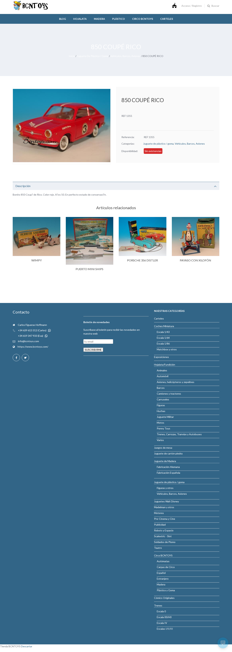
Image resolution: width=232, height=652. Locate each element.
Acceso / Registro (191, 5)
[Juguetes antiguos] (31, 9)
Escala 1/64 (163, 337)
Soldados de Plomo (164, 542)
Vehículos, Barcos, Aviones (125, 56)
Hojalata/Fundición (164, 364)
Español (161, 572)
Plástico (118, 18)
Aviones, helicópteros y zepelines (175, 382)
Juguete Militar (165, 416)
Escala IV (162, 622)
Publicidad (160, 524)
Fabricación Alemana (168, 466)
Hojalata (80, 18)
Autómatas (163, 561)
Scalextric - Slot (163, 536)
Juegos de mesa (163, 447)
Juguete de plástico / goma (92, 56)
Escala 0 (161, 611)
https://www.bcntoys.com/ (33, 346)
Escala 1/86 (163, 343)
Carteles (166, 18)
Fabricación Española (168, 472)
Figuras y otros (165, 487)
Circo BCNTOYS (163, 555)
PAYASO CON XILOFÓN (195, 260)
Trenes (158, 605)
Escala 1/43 (163, 331)
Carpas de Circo (166, 567)
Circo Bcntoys (142, 18)
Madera (99, 18)
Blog (62, 18)
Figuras (161, 405)
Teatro (158, 547)
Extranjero (163, 578)
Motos (160, 422)
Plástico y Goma (166, 590)
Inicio (72, 56)
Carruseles (163, 399)
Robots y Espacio (163, 530)
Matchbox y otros (167, 349)
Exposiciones (161, 356)
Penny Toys (163, 428)
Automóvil (162, 376)
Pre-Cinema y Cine (164, 518)
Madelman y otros (164, 507)
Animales (162, 370)
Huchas (161, 411)
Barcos (161, 387)
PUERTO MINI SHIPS (89, 269)
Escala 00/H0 (164, 617)
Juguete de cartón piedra (168, 453)
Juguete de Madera (165, 461)
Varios (160, 440)
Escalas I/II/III (165, 628)
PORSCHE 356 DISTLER (142, 260)
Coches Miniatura (164, 326)
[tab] (116, 186)
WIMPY (36, 260)
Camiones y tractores (169, 393)
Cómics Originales (164, 597)
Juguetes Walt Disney (166, 501)
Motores (159, 512)
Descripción (22, 186)
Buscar (215, 5)
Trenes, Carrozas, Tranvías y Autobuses (179, 434)
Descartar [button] (26, 646)
